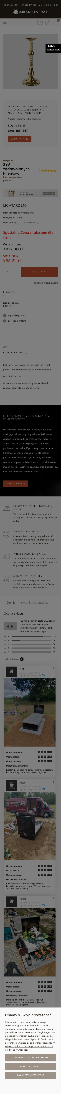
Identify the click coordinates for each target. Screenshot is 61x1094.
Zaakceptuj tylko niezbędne (30, 1057)
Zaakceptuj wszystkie (30, 1075)
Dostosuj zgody (30, 1066)
